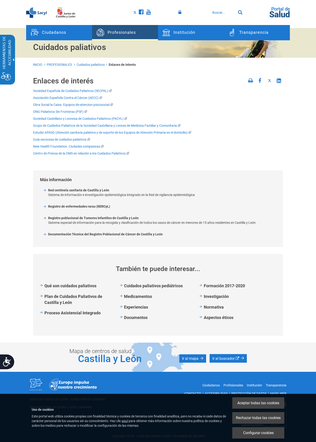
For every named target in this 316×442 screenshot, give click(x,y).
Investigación (216, 296)
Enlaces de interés (122, 64)
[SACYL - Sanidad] (36, 12)
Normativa (214, 307)
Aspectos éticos (218, 317)
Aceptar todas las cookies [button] (258, 403)
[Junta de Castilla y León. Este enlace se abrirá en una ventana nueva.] (65, 12)
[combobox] (223, 12)
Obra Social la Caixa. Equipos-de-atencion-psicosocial (71, 105)
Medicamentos (138, 296)
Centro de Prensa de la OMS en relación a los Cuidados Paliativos (79, 153)
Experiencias (136, 307)
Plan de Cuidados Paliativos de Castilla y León (73, 299)
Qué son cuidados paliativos (70, 285)
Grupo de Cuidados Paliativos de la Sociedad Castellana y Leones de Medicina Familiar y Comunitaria (105, 125)
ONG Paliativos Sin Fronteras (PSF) (58, 112)
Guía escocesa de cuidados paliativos (60, 139)
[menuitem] (59, 32)
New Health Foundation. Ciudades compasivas (66, 146)
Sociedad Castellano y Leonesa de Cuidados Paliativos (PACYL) (78, 118)
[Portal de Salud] (280, 12)
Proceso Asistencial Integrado (72, 312)
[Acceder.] (180, 12)
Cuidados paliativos (91, 64)
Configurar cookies (258, 433)
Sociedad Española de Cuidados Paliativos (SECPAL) (70, 91)
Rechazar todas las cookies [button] (258, 418)
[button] (192, 358)
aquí (125, 421)
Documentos (136, 317)
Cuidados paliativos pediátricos (153, 285)
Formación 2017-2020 (224, 285)
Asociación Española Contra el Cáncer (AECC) (66, 98)
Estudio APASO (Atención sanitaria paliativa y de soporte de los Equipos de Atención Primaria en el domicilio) (110, 132)
